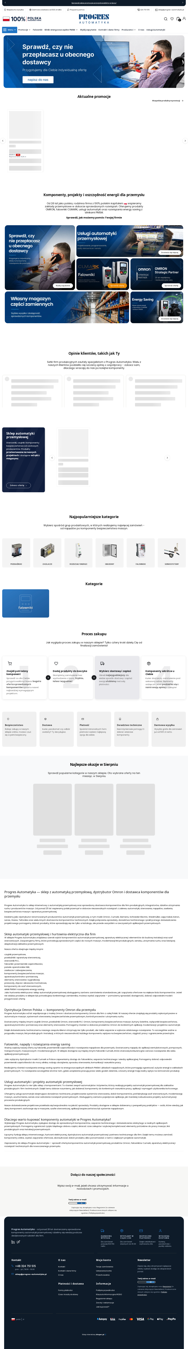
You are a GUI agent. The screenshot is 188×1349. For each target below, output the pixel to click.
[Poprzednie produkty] (3, 141)
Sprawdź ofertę (117, 285)
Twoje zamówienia (104, 1266)
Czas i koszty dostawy (68, 1294)
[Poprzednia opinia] (5, 386)
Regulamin (167, 1286)
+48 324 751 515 (25, 1266)
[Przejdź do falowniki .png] (141, 551)
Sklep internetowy (93, 1334)
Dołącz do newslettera (81, 1203)
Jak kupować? (102, 1307)
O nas (61, 1275)
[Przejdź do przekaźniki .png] (16, 551)
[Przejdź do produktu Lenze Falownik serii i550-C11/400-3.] (73, 444)
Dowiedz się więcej (169, 252)
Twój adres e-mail (77, 1199)
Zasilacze (47, 564)
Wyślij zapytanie (63, 285)
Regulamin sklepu (104, 1298)
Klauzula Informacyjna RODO (109, 1294)
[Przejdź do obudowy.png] (110, 551)
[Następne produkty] (185, 141)
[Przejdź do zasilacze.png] (47, 551)
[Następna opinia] (183, 386)
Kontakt (61, 1266)
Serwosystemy (172, 564)
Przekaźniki (16, 564)
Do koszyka (25, 168)
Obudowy (109, 564)
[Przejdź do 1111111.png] (78, 551)
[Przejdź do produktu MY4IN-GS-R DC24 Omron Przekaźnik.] (25, 127)
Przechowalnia (103, 1275)
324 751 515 (145, 10)
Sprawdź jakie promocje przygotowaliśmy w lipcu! (94, 3)
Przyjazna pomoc (77, 10)
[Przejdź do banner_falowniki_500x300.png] (25, 603)
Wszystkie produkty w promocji (166, 101)
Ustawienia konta (104, 1271)
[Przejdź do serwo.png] (172, 551)
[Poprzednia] (5, 3)
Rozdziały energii (78, 564)
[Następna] (182, 3)
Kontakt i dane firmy (67, 1271)
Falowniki (141, 564)
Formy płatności (65, 1290)
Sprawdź (25, 616)
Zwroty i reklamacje (105, 1302)
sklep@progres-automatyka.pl (171, 10)
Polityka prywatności (105, 1290)
